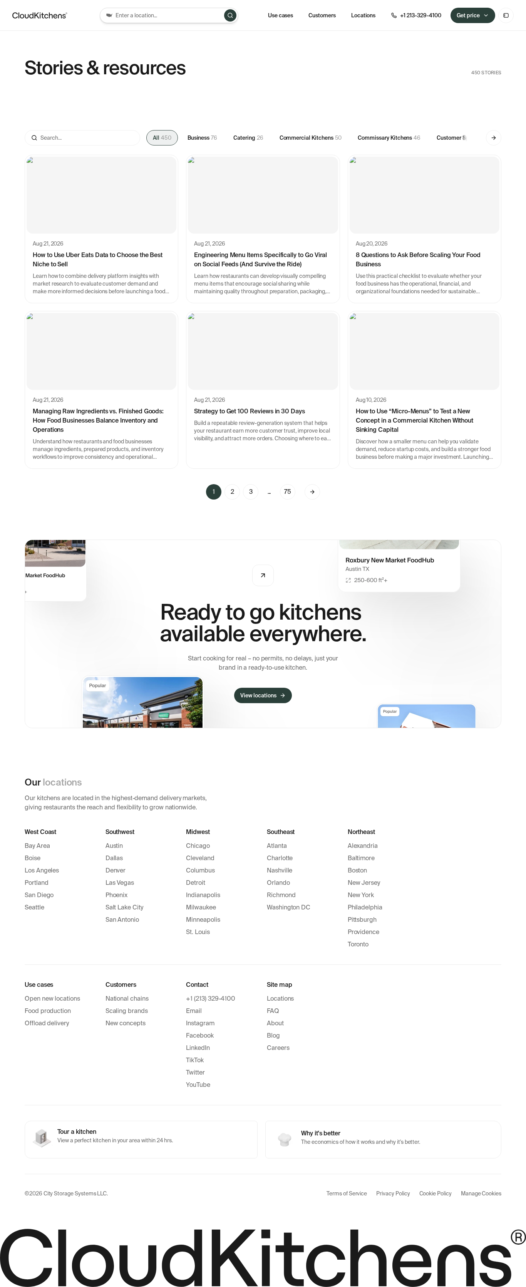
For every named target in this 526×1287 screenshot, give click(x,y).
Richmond (281, 895)
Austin (114, 846)
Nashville (279, 870)
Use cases (280, 15)
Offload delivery (47, 1023)
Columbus (200, 870)
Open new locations (52, 998)
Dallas (114, 858)
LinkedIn (198, 1048)
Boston (357, 870)
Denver (116, 870)
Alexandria (363, 846)
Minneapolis (203, 920)
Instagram (200, 1023)
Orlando (278, 883)
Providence (363, 932)
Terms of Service (347, 1193)
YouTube (198, 1085)
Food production (48, 1011)
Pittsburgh (362, 920)
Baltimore (361, 858)
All (162, 137)
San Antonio (122, 920)
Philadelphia (365, 907)
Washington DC (288, 907)
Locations (280, 998)
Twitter (195, 1072)
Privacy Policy (393, 1193)
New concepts (126, 1023)
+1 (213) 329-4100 (210, 998)
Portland (37, 883)
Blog (273, 1035)
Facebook (200, 1035)
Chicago (198, 846)
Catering (248, 137)
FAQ (273, 1011)
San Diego (39, 895)
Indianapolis (203, 895)
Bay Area (37, 846)
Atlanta (277, 846)
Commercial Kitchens (311, 137)
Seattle (34, 907)
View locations (258, 695)
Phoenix (117, 895)
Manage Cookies (481, 1193)
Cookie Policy (435, 1193)
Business (202, 137)
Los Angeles (42, 870)
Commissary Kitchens (389, 137)
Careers (278, 1048)
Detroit (195, 883)
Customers (322, 15)
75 (287, 492)
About (275, 1023)
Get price (468, 15)
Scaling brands (127, 1011)
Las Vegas (120, 883)
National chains (127, 998)
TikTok (195, 1060)
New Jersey (364, 883)
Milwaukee (201, 907)
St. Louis (197, 932)
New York (361, 895)
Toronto (358, 944)
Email (194, 1011)
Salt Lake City (124, 907)
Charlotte (280, 858)
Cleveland (200, 858)
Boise (32, 858)
